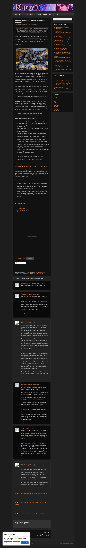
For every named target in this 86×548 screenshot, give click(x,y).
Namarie (55, 27)
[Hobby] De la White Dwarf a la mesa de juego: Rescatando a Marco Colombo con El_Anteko (62, 61)
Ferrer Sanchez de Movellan (26, 283)
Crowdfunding (56, 100)
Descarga (30, 258)
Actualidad (56, 98)
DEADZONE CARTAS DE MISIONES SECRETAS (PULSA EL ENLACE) (31, 166)
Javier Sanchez (24, 294)
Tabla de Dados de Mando (23, 210)
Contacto (50, 14)
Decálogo (45, 14)
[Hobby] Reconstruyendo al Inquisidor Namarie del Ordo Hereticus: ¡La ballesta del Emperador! (62, 39)
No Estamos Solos (57, 103)
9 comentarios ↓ (34, 24)
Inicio (15, 14)
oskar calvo (56, 45)
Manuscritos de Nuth (31, 14)
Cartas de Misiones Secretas (23, 207)
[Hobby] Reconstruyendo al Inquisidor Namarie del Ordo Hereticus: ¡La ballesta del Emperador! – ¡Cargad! (62, 59)
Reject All (16, 542)
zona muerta (25, 273)
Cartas (36, 272)
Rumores (55, 107)
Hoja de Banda (20, 211)
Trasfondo (56, 109)
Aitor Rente (23, 428)
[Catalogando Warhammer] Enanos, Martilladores (63, 83)
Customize (8, 542)
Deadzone (40, 272)
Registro (56, 14)
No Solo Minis (56, 105)
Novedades (56, 106)
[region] (16, 538)
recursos (20, 273)
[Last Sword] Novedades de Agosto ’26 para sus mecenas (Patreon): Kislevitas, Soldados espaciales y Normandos (63, 86)
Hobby (55, 101)
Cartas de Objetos (21, 208)
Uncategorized (56, 110)
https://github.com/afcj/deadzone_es (29, 443)
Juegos (39, 14)
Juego (28, 272)
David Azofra (27, 24)
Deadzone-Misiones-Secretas (20, 258)
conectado (25, 525)
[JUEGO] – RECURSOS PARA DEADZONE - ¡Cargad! (32, 513)
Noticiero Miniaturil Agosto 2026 (65, 45)
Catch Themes (70, 543)
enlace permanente (39, 273)
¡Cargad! (55, 97)
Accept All (25, 542)
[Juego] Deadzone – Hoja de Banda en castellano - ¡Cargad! (33, 493)
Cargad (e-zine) (22, 14)
